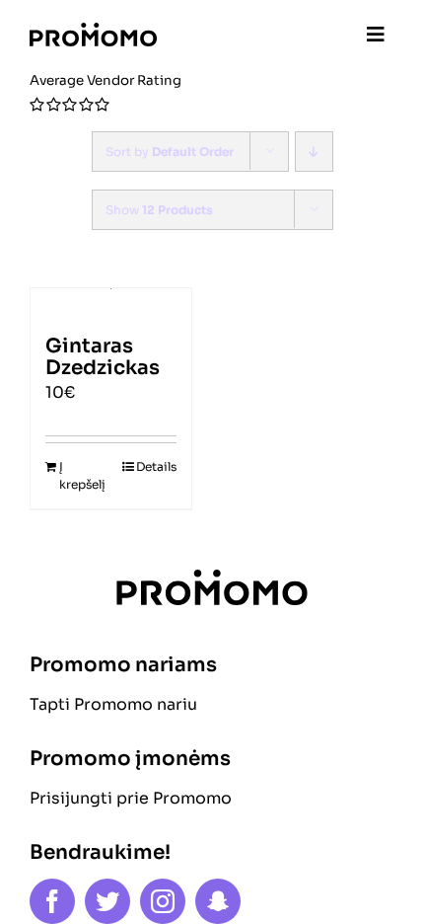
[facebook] (52, 901)
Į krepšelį (82, 475)
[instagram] (162, 901)
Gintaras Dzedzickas (102, 357)
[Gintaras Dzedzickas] (111, 302)
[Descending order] (314, 151)
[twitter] (107, 901)
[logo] (93, 30)
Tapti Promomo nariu (113, 704)
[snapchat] (218, 901)
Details (156, 466)
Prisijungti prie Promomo (131, 798)
